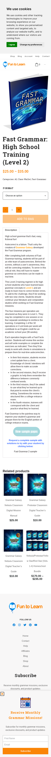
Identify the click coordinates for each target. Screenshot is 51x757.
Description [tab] (11, 230)
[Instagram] (19, 625)
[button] (2, 694)
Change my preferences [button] (31, 44)
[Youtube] (35, 625)
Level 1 (29, 288)
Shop (12, 56)
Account (29, 56)
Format (8, 188)
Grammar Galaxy (24, 247)
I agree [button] (12, 44)
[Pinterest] (30, 625)
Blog (20, 56)
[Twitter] (25, 625)
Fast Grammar (39, 179)
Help (37, 56)
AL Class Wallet (23, 179)
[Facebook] (14, 625)
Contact (46, 56)
